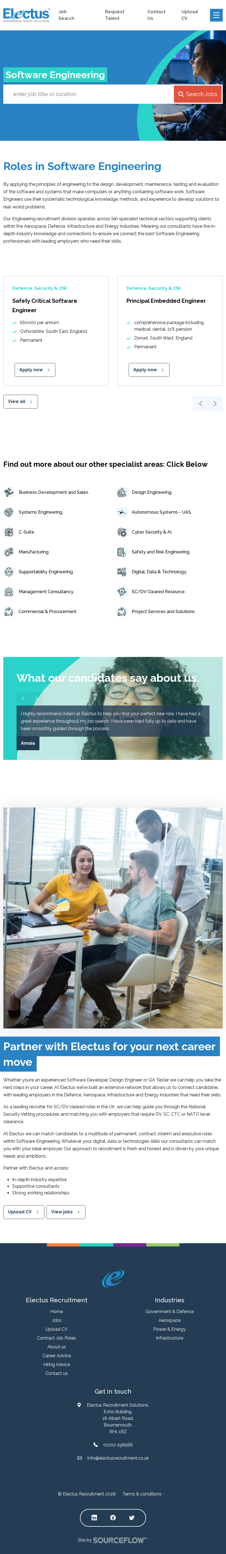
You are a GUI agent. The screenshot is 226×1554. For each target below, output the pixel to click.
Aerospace (169, 1320)
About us (56, 1346)
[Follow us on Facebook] (113, 1518)
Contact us (56, 1373)
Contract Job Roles (56, 1338)
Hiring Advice (56, 1364)
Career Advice (56, 1355)
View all (16, 401)
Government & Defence (170, 1311)
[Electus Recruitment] (113, 1278)
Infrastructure (169, 1338)
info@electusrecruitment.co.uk (118, 1458)
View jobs (62, 1211)
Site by (85, 1539)
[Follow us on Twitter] (131, 1518)
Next (215, 403)
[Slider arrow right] (36, 699)
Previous (200, 403)
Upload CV (20, 1211)
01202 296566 (118, 1444)
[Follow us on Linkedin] (94, 1518)
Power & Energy (169, 1329)
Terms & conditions (142, 1494)
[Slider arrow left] (23, 699)
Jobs (56, 1320)
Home (56, 1311)
